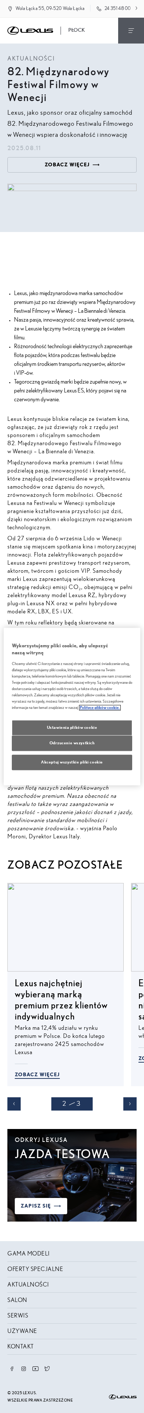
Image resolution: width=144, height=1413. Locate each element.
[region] (72, 706)
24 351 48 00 (117, 8)
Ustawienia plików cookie (72, 727)
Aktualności (28, 1285)
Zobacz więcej (37, 1074)
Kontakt (20, 1347)
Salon (17, 1300)
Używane (22, 1331)
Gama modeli (28, 1254)
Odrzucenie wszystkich (72, 743)
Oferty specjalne (35, 1269)
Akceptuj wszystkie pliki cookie (72, 762)
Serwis (17, 1316)
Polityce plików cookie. (100, 708)
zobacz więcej (67, 164)
